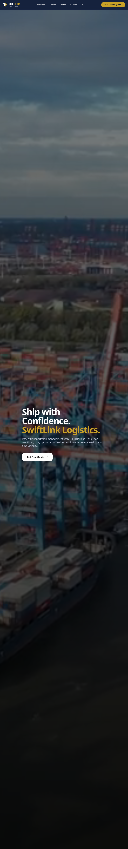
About (53, 5)
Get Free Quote (35, 457)
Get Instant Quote (113, 5)
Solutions (41, 5)
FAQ (82, 5)
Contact (63, 5)
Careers (73, 5)
